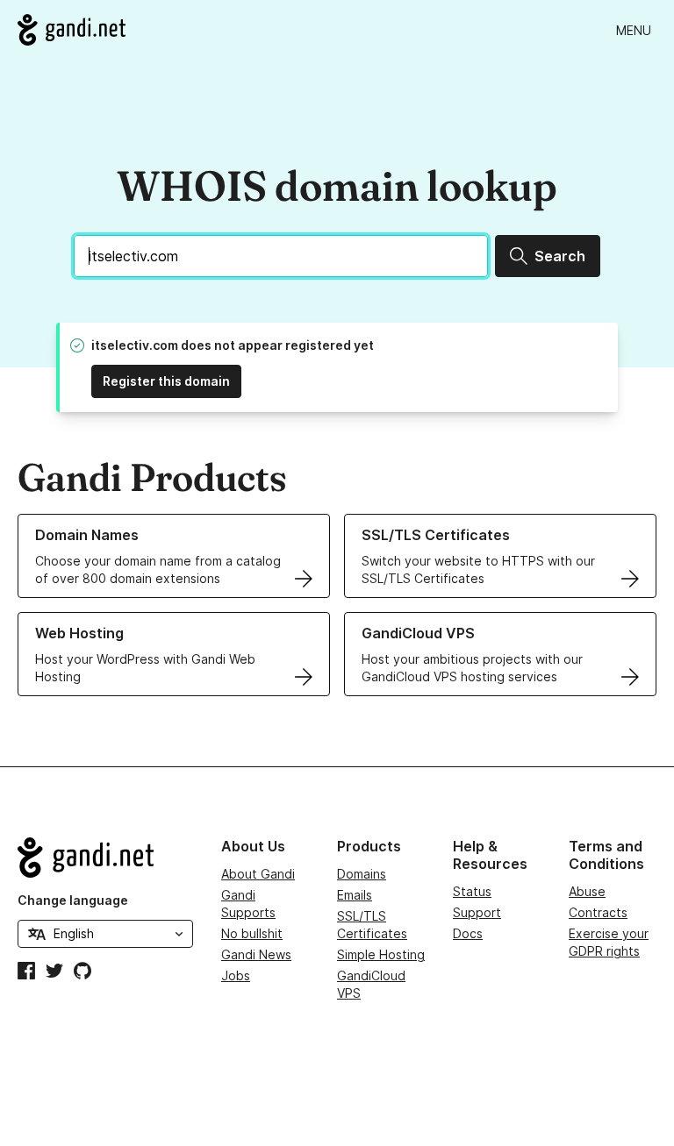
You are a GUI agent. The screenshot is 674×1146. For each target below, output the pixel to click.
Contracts (598, 912)
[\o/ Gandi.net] (105, 857)
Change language (73, 900)
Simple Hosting (381, 954)
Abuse (587, 891)
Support (477, 912)
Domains (361, 873)
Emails (354, 894)
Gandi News (256, 954)
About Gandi (258, 873)
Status (472, 891)
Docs (468, 933)
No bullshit (252, 933)
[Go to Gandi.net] (71, 30)
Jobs (235, 975)
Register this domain (166, 381)
